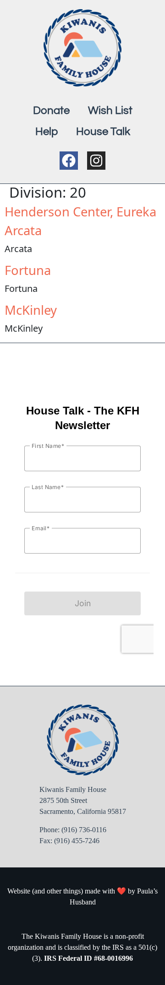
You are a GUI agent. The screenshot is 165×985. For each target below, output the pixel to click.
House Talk (103, 131)
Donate (51, 110)
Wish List (110, 110)
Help (46, 131)
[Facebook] (69, 160)
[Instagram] (96, 160)
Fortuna (28, 270)
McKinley (31, 309)
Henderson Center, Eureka (80, 211)
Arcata (23, 230)
